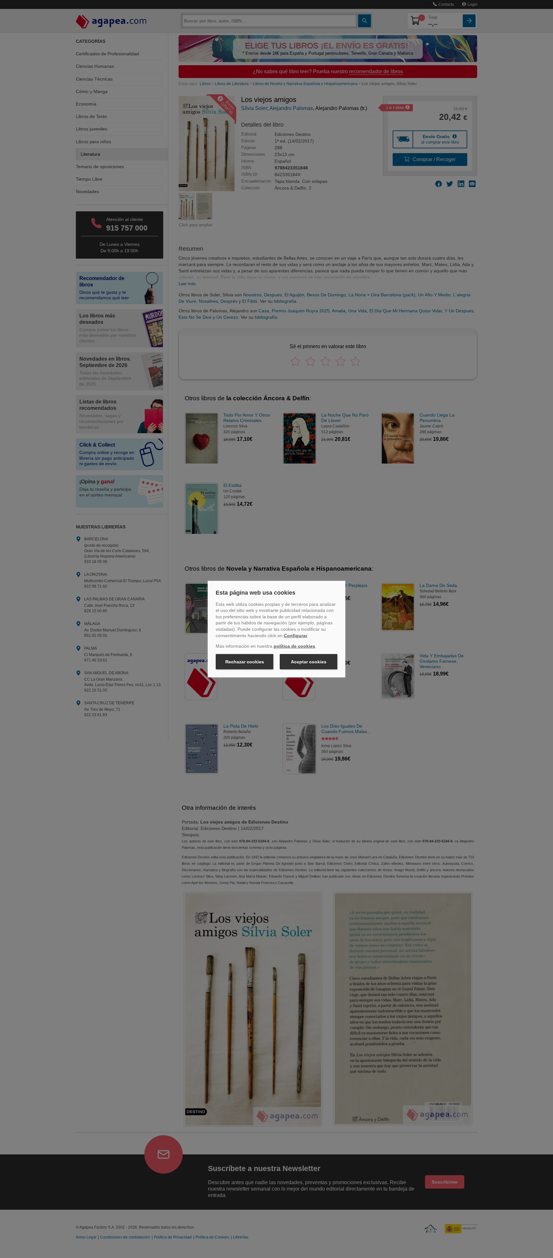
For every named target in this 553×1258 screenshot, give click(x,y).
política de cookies (294, 646)
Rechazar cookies (244, 661)
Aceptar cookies (308, 661)
